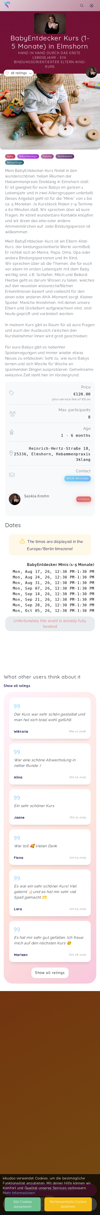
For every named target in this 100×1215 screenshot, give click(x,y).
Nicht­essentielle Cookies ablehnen (68, 1204)
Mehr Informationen (19, 1193)
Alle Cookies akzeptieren (22, 1204)
